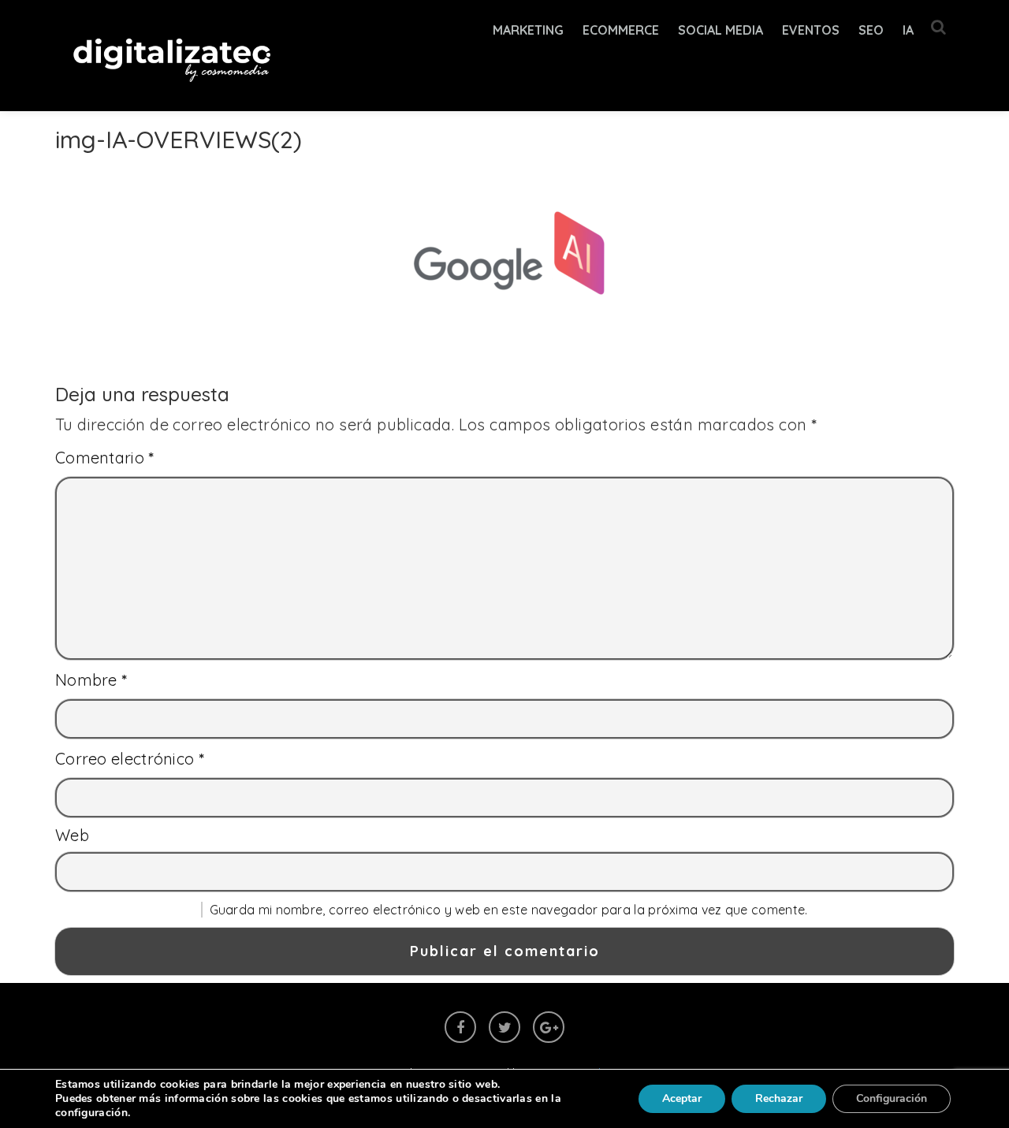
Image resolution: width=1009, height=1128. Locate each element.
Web (72, 835)
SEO (871, 30)
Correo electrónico (129, 759)
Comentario (105, 457)
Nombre (91, 680)
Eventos (811, 30)
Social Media (720, 30)
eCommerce (621, 30)
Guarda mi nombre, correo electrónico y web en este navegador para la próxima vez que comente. (509, 910)
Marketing (528, 30)
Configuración (891, 1098)
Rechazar (778, 1098)
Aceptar (682, 1098)
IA (908, 30)
